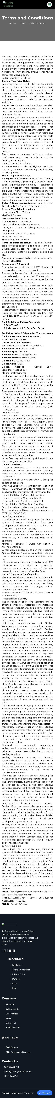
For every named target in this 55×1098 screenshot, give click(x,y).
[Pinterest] (14, 950)
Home (12, 23)
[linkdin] (10, 950)
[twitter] (7, 950)
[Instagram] (5, 950)
